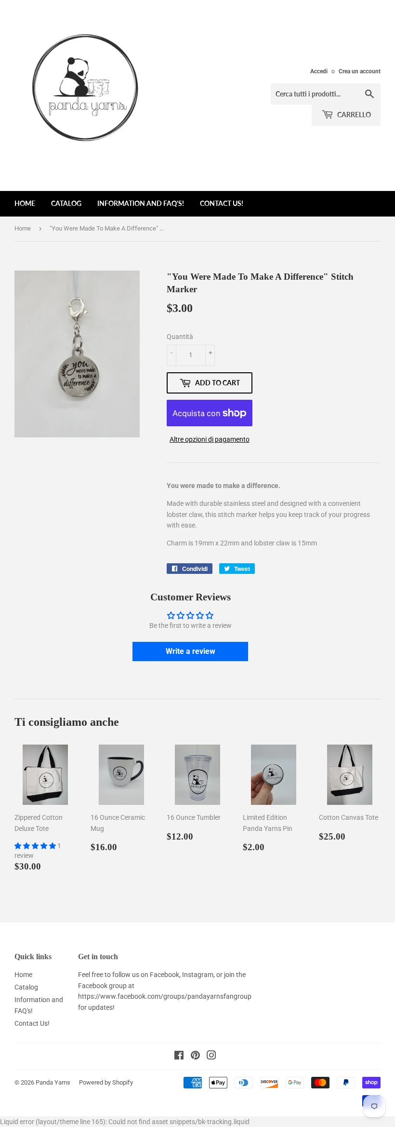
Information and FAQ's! (140, 203)
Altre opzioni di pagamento (210, 439)
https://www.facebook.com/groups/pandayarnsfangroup (164, 996)
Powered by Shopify (106, 1082)
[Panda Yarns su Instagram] (211, 1056)
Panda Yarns (53, 1082)
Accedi (319, 71)
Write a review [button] (190, 651)
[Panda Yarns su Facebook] (179, 1056)
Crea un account (360, 71)
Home (24, 203)
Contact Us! (221, 203)
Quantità (180, 336)
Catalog (66, 203)
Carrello (353, 114)
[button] (35, 846)
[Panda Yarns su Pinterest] (195, 1056)
